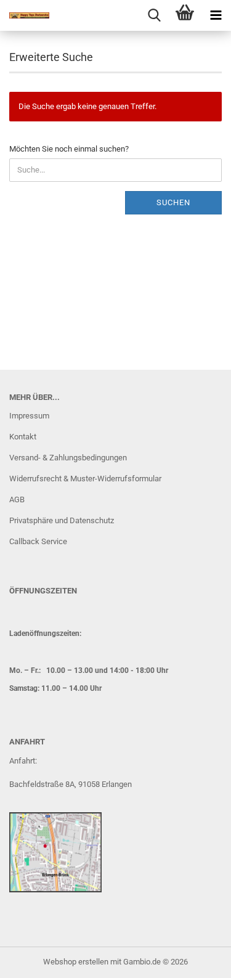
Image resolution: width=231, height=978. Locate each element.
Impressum (29, 415)
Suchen (173, 202)
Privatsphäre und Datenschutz (61, 520)
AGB (17, 499)
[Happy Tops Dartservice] (24, 15)
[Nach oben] (197, 959)
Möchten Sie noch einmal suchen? (69, 148)
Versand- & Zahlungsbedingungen (68, 457)
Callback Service (38, 541)
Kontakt (22, 436)
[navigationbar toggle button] (215, 15)
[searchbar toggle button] (154, 15)
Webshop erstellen (75, 961)
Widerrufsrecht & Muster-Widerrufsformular (85, 478)
